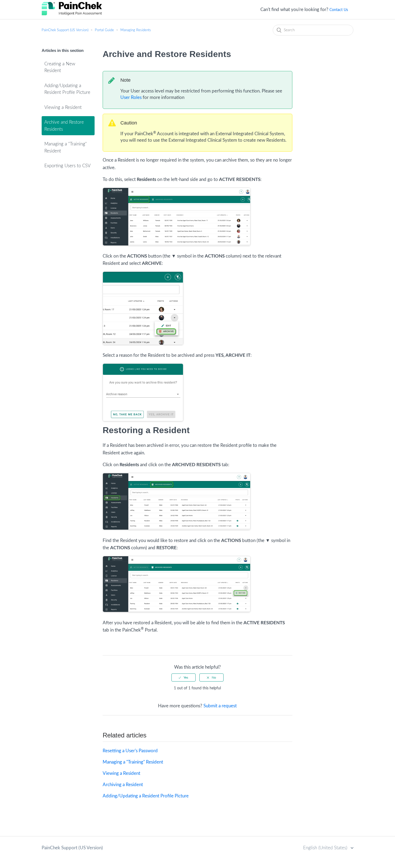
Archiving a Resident (123, 784)
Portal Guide (104, 30)
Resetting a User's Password (130, 750)
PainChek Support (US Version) (65, 30)
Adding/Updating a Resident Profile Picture (67, 89)
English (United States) (326, 848)
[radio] (183, 677)
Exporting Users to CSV (67, 165)
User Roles (131, 97)
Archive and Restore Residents (64, 125)
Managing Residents (135, 30)
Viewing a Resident (63, 107)
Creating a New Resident (59, 67)
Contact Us (338, 10)
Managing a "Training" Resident (65, 147)
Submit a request (220, 706)
